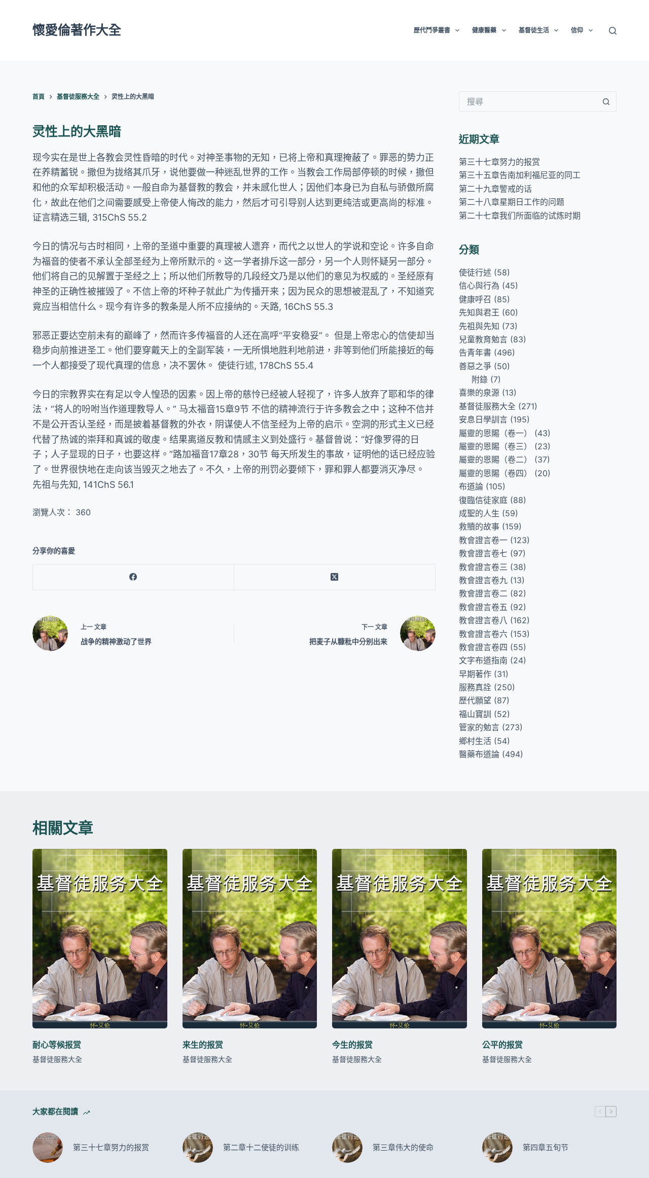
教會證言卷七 (483, 553)
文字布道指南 (483, 660)
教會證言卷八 (483, 620)
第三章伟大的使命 (403, 1147)
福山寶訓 (475, 714)
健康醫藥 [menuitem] (484, 30)
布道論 (471, 486)
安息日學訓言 (483, 419)
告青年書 (475, 352)
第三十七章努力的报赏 (499, 162)
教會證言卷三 (483, 567)
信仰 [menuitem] (577, 30)
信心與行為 (479, 285)
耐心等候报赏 (56, 1045)
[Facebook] (133, 577)
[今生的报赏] (399, 938)
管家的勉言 (479, 727)
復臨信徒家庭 (483, 500)
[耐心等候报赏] (99, 938)
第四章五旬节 (545, 1147)
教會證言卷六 (483, 634)
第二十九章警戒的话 (495, 189)
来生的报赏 (203, 1045)
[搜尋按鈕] (606, 101)
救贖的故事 (479, 526)
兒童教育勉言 (483, 339)
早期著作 (475, 674)
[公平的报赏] (549, 938)
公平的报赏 (502, 1045)
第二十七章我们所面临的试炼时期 (520, 215)
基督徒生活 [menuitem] (534, 30)
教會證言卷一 (483, 540)
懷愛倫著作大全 (76, 30)
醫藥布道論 (479, 754)
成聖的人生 (479, 513)
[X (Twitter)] (335, 577)
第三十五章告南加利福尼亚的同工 (520, 175)
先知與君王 (479, 312)
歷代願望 (475, 700)
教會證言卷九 (483, 580)
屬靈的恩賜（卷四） (495, 473)
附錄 (480, 379)
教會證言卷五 (483, 607)
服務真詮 (475, 687)
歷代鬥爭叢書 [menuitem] (432, 30)
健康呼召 (475, 299)
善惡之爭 (475, 366)
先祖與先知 (479, 326)
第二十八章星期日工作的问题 (511, 202)
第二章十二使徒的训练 (261, 1147)
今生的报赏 (352, 1045)
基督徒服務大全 (487, 406)
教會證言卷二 (483, 593)
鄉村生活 (475, 741)
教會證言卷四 (483, 647)
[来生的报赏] (250, 938)
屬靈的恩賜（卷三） (495, 446)
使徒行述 (475, 272)
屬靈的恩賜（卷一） (495, 433)
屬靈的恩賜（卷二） (495, 459)
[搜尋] (613, 30)
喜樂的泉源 (479, 392)
